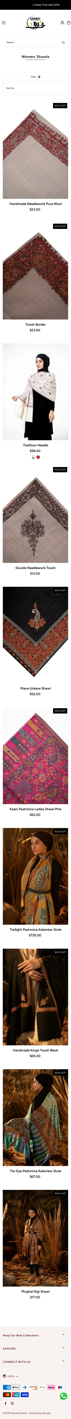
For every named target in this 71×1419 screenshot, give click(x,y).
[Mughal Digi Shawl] (35, 1238)
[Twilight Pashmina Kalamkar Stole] (35, 876)
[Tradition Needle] (35, 391)
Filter (33, 76)
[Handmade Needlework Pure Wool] (35, 150)
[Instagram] (12, 1403)
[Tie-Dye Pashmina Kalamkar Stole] (35, 1117)
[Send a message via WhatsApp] (63, 1396)
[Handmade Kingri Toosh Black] (35, 997)
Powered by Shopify (40, 1413)
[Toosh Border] (35, 271)
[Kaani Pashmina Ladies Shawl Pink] (35, 755)
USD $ (11, 1376)
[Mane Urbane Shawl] (35, 635)
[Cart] (68, 22)
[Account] (62, 22)
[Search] (63, 42)
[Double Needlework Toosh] (35, 514)
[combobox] (35, 42)
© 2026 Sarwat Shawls (15, 1413)
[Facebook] (5, 1403)
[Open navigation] (11, 22)
